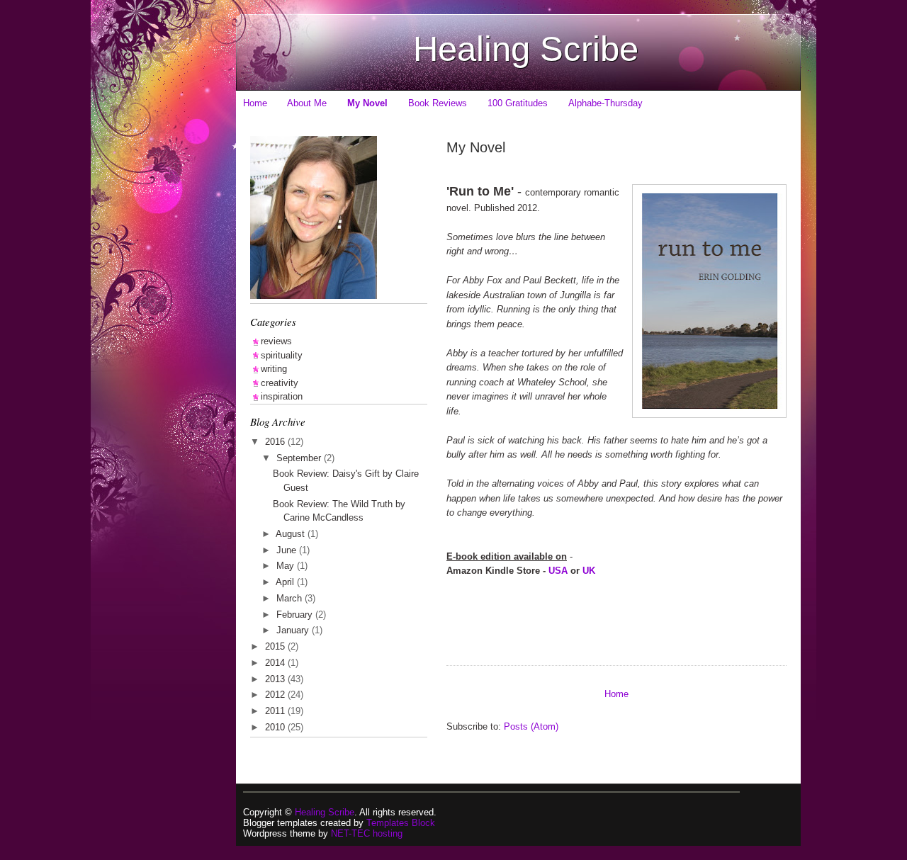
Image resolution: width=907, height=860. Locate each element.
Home (255, 103)
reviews (276, 341)
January (294, 630)
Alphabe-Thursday (605, 103)
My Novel (367, 103)
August (292, 533)
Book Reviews (437, 103)
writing (274, 368)
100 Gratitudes (518, 103)
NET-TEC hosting (366, 833)
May (286, 565)
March (290, 598)
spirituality (282, 355)
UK (588, 570)
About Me (307, 103)
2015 (276, 646)
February (295, 614)
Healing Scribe (525, 49)
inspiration (282, 396)
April (286, 582)
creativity (279, 383)
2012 (276, 694)
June (287, 550)
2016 (276, 441)
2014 (276, 662)
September (300, 458)
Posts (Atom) (531, 726)
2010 (276, 727)
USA (558, 570)
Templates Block (400, 822)
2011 (276, 711)
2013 (276, 679)
